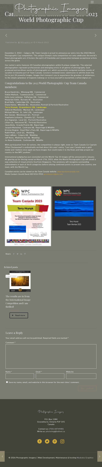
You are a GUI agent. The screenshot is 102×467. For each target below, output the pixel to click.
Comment (11, 342)
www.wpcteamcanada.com (68, 171)
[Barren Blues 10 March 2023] (99, 456)
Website (70, 372)
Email (39, 372)
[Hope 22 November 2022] (2, 456)
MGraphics (25, 42)
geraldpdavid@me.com (53, 174)
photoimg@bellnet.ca (55, 431)
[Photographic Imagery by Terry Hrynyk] (51, 9)
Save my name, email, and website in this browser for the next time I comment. (44, 382)
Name (9, 372)
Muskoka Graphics (85, 458)
